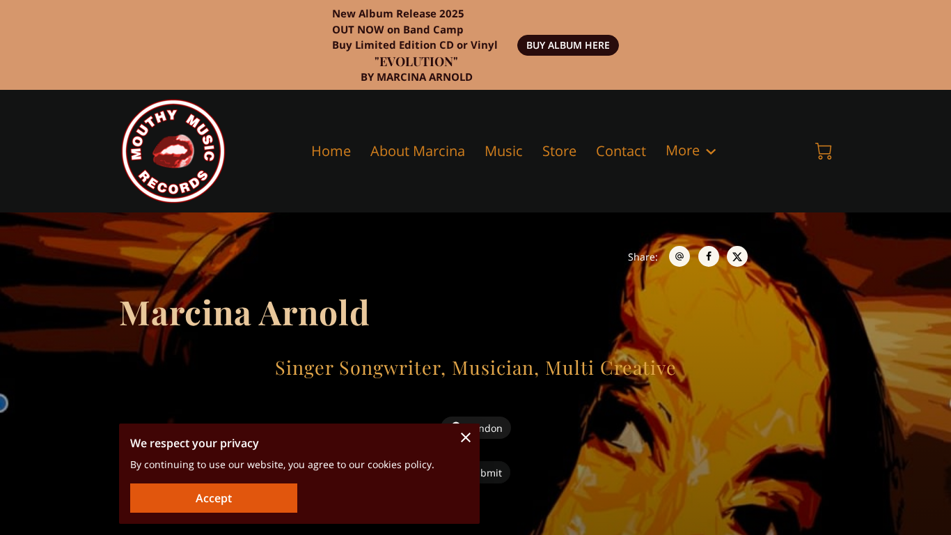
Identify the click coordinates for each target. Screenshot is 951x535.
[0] (823, 151)
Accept (214, 498)
